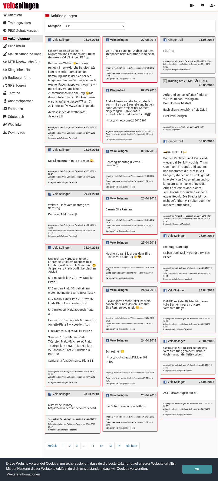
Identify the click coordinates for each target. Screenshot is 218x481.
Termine (13, 93)
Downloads (16, 132)
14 (118, 445)
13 (110, 445)
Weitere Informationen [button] (23, 474)
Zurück (52, 445)
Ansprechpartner (20, 101)
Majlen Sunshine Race (24, 54)
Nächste (131, 445)
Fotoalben (15, 109)
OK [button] (197, 469)
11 (92, 445)
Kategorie (54, 26)
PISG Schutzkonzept (23, 31)
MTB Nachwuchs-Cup (23, 62)
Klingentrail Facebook (181, 70)
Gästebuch (15, 117)
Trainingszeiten (19, 23)
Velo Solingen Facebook (67, 138)
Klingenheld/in (18, 70)
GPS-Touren (16, 85)
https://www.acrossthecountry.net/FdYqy (75, 408)
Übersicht (14, 15)
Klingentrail (16, 46)
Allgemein (176, 130)
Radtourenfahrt (19, 78)
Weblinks (14, 125)
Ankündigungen (19, 39)
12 (101, 445)
